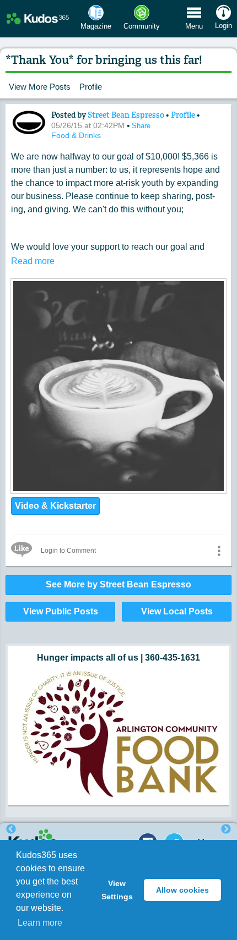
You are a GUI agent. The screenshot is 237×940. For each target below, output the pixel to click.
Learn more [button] (40, 922)
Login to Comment (68, 550)
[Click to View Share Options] (219, 550)
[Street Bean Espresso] (29, 122)
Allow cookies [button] (182, 890)
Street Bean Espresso (127, 115)
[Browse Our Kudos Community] (37, 19)
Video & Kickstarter (55, 505)
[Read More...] (118, 490)
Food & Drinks (76, 135)
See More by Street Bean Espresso (118, 584)
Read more (33, 261)
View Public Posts (60, 611)
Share (141, 126)
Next (225, 829)
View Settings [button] (117, 890)
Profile (90, 86)
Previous (11, 829)
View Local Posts (177, 611)
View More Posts (40, 86)
